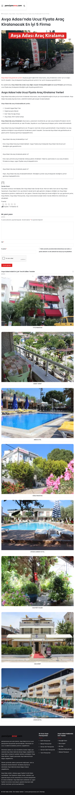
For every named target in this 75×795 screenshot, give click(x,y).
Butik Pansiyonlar (45, 740)
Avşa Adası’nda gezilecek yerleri (11, 78)
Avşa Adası (12, 13)
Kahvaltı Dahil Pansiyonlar (48, 749)
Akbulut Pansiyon (64, 752)
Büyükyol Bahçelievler (65, 749)
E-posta (4, 249)
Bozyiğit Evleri (63, 740)
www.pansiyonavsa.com (32, 791)
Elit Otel (61, 746)
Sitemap (42, 791)
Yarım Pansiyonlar (45, 752)
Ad (2, 242)
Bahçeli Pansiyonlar (46, 743)
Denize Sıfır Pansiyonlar (47, 746)
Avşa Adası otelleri (6, 773)
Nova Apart (62, 743)
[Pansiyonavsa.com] (13, 6)
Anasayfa (5, 13)
